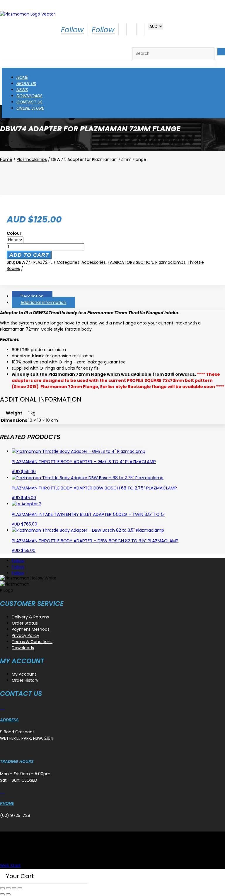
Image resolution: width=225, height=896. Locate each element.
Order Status (25, 623)
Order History (25, 680)
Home (22, 77)
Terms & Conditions (32, 642)
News (22, 90)
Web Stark (10, 865)
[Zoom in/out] (2, 888)
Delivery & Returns (30, 617)
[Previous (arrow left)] (2, 894)
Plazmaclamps (32, 159)
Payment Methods (31, 629)
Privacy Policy (25, 635)
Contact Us (29, 102)
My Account (24, 674)
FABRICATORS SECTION (130, 262)
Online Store (30, 108)
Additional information (43, 302)
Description (32, 296)
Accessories (93, 262)
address (9, 720)
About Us (26, 83)
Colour (14, 233)
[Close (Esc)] (20, 888)
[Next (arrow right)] (8, 894)
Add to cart (29, 255)
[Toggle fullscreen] (8, 888)
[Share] (14, 888)
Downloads (29, 96)
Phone (7, 803)
